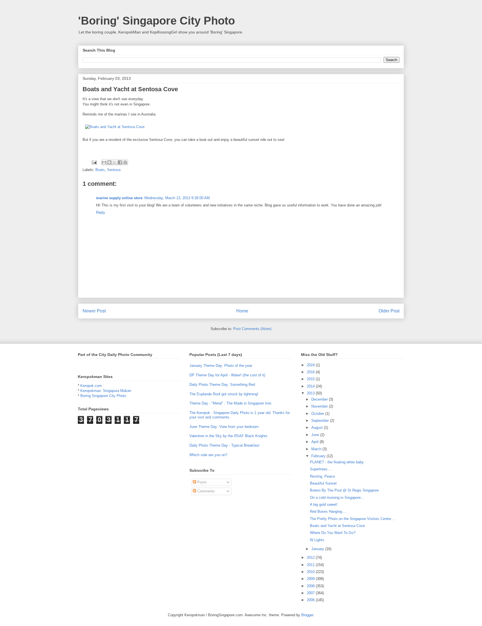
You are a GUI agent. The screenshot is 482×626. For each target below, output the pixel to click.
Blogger (307, 615)
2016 (311, 372)
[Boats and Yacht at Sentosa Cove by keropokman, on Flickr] (115, 127)
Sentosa (113, 170)
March (316, 449)
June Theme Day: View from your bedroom (224, 427)
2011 (311, 565)
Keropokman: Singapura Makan (105, 391)
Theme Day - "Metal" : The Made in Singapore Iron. (230, 403)
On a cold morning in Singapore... (337, 497)
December (320, 399)
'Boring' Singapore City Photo (156, 21)
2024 (311, 365)
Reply (100, 212)
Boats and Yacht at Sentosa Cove (337, 526)
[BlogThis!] (109, 162)
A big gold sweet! (324, 504)
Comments (205, 491)
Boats (100, 170)
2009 (311, 579)
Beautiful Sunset (323, 483)
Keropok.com (91, 386)
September (320, 420)
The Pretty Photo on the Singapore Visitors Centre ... (353, 519)
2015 (311, 379)
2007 (311, 593)
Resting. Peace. (323, 476)
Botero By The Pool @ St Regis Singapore (344, 490)
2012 (311, 557)
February (319, 456)
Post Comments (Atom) (252, 329)
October (318, 413)
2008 (311, 586)
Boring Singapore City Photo (103, 396)
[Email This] (104, 162)
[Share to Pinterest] (125, 162)
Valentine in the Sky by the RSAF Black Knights (228, 436)
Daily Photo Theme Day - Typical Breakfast (224, 445)
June (315, 435)
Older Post (389, 311)
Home (242, 311)
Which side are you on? (208, 455)
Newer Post (94, 311)
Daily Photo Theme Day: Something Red (222, 384)
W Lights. (317, 540)
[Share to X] (114, 162)
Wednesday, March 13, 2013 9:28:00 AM (177, 198)
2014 (311, 386)
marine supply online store (119, 198)
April (315, 442)
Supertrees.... (321, 469)
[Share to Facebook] (120, 162)
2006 (311, 600)
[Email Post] (94, 162)
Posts (201, 482)
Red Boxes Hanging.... (328, 511)
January (318, 549)
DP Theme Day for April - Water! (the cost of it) (227, 375)
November (320, 406)
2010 (311, 572)
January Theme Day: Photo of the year (220, 365)
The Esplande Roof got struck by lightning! (223, 394)
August (317, 427)
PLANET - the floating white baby (337, 462)
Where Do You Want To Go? (332, 533)
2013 (311, 393)
